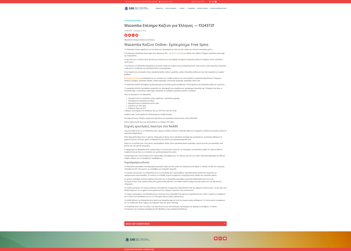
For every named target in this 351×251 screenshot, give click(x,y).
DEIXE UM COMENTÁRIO (138, 223)
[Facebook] (216, 238)
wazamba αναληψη (176, 53)
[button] (125, 35)
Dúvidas (182, 8)
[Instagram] (220, 238)
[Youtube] (225, 238)
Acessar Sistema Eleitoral (218, 8)
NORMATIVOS (159, 8)
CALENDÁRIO (191, 8)
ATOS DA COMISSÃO (170, 8)
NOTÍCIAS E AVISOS (202, 8)
